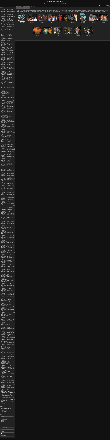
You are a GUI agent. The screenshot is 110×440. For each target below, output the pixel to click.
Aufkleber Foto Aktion (6, 391)
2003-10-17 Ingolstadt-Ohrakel (7, 133)
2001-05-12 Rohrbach (6, 51)
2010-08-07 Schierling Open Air (7, 374)
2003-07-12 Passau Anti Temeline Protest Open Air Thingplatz (7, 123)
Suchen (3, 418)
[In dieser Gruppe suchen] (99, 5)
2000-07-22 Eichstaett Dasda (7, 19)
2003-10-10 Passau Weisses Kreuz (8, 132)
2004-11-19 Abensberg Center (7, 205)
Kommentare (4, 419)
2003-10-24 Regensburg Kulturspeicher (6, 139)
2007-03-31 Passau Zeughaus (7, 290)
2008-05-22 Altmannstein (6, 331)
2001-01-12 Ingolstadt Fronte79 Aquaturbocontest (7, 41)
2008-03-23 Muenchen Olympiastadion (5, 330)
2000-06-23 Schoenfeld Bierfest (7, 14)
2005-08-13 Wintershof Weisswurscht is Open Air (5, 244)
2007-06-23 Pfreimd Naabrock (7, 306)
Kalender (4, 411)
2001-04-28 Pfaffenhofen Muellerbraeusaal (6, 49)
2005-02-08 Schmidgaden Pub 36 (8, 215)
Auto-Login (4, 433)
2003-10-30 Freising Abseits (7, 140)
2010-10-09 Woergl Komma (7, 378)
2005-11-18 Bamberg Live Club (7, 254)
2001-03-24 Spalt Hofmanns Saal (8, 46)
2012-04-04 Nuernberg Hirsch (7, 384)
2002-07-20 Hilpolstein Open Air (7, 85)
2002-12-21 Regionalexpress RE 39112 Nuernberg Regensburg (7, 102)
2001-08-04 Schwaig (6, 64)
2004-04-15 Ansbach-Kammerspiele (5, 157)
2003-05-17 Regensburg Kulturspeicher (6, 110)
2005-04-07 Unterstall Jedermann (8, 223)
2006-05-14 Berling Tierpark (7, 260)
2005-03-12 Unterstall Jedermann (8, 221)
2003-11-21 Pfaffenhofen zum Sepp (8, 149)
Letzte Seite (71, 39)
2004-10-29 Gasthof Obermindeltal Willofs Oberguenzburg (7, 196)
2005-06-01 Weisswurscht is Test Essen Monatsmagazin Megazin (7, 234)
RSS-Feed (4, 421)
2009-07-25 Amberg (5, 358)
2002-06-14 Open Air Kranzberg (7, 75)
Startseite (17, 6)
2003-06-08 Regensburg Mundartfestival (6, 117)
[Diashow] (105, 6)
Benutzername (3, 428)
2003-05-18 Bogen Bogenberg (7, 111)
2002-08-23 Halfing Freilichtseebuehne (5, 93)
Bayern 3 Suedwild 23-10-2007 (7, 392)
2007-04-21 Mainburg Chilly (7, 293)
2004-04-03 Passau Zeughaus (7, 156)
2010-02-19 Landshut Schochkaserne (5, 363)
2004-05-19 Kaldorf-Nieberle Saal (8, 170)
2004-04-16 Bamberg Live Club (7, 158)
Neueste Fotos (4, 409)
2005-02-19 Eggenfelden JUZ (7, 220)
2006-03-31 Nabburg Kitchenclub (8, 257)
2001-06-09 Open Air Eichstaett (7, 54)
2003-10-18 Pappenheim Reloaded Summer (6, 136)
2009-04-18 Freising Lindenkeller (8, 350)
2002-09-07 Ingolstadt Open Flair (8, 97)
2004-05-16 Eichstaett (6, 169)
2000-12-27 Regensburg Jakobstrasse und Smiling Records (7, 38)
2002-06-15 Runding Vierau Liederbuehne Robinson (6, 78)
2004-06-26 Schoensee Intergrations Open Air (6, 177)
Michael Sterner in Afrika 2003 (7, 395)
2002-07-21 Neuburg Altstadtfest (8, 87)
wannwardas (4, 400)
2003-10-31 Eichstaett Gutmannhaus (5, 142)
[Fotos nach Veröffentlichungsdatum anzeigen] (107, 6)
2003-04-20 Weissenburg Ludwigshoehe (6, 105)
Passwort (2, 431)
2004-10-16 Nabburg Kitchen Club (8, 194)
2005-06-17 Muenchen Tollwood (8, 235)
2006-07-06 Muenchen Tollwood (8, 266)
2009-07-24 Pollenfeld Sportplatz (8, 356)
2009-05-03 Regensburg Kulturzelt (8, 352)
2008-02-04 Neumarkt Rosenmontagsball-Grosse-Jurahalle (7, 328)
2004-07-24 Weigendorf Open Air (8, 181)
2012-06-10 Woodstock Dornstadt (8, 387)
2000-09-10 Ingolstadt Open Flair (8, 26)
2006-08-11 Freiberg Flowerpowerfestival (5, 275)
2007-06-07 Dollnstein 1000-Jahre (8, 296)
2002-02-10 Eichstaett (6, 67)
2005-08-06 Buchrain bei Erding (7, 242)
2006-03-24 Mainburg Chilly (7, 256)
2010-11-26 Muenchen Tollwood (8, 380)
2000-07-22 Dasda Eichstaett (7, 18)
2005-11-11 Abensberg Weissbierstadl (5, 253)
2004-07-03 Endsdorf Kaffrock (7, 178)
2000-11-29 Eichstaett (6, 34)
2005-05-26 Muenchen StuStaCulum (5, 229)
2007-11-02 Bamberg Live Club (7, 322)
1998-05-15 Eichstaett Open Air (7, 9)
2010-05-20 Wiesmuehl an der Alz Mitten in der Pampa (7, 373)
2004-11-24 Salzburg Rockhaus (7, 207)
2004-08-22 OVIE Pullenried (7, 190)
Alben (1, 7)
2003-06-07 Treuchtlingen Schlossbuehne (6, 115)
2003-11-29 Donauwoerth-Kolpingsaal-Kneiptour (6, 153)
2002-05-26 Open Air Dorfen (7, 73)
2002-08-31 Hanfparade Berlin (7, 95)
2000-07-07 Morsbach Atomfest (7, 17)
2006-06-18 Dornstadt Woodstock (8, 264)
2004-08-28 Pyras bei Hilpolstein (8, 192)
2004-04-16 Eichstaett (6, 160)
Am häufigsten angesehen (6, 408)
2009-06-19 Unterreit (6, 355)
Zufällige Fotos (4, 410)
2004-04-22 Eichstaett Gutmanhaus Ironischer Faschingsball (8, 163)
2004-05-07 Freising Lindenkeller (8, 166)
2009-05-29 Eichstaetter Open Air (8, 354)
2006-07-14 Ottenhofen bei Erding (8, 269)
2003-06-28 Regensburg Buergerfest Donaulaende (6, 118)
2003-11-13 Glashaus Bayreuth (7, 146)
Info (3, 420)
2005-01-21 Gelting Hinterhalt (7, 213)
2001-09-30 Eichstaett (6, 66)
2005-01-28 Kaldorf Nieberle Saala (8, 214)
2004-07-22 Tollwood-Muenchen (8, 179)
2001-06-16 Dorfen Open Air (7, 57)
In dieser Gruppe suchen (24, 8)
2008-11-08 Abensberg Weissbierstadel (5, 348)
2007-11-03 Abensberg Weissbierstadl (5, 325)
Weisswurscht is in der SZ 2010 (7, 399)
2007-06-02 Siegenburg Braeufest (8, 294)
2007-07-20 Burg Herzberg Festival (8, 312)
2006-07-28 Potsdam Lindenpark (8, 271)
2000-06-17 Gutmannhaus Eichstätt (8, 11)
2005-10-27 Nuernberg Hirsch (7, 252)
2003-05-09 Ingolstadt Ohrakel (7, 108)
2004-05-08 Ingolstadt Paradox (7, 167)
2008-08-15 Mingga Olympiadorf (8, 342)
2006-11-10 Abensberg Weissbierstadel (5, 279)
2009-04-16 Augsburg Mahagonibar (5, 349)
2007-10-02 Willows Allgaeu (7, 319)
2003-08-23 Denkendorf (6, 131)
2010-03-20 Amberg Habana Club (8, 368)
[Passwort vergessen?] (12, 435)
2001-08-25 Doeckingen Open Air (8, 65)
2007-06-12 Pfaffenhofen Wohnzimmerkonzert (6, 300)
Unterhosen (4, 398)
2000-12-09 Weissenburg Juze (7, 35)
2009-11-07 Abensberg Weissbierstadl (5, 361)
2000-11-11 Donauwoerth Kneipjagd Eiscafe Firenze (6, 31)
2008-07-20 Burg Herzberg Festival (8, 337)
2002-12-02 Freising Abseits (7, 100)
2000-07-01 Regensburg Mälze (7, 16)
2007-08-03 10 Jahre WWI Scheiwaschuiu (6, 315)
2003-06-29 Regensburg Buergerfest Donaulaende (6, 120)
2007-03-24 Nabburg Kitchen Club (8, 285)
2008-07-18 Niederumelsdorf (7, 336)
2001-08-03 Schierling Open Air (7, 62)
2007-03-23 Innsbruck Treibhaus (8, 283)
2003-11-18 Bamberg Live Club (7, 148)
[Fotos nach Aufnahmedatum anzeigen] (109, 6)
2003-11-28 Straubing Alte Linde (8, 151)
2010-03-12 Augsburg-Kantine (7, 365)
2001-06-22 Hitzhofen (6, 58)
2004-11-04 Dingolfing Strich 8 (7, 199)
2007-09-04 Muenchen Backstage (8, 317)
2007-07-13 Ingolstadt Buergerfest (8, 309)
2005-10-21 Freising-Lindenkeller (8, 401)
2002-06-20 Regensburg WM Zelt (8, 79)
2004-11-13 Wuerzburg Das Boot (8, 203)
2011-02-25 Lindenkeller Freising (8, 382)
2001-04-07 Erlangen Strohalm (7, 47)
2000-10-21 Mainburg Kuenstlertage (5, 28)
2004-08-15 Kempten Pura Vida (7, 188)
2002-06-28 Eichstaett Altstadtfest (8, 82)
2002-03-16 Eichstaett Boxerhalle (8, 68)
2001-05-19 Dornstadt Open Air (7, 52)
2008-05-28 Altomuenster (6, 334)
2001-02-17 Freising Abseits (7, 43)
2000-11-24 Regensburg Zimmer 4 (8, 32)
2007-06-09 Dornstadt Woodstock (8, 297)
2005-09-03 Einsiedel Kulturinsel (8, 247)
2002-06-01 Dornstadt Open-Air (7, 74)
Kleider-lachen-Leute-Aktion (7, 394)
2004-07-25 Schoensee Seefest (7, 183)
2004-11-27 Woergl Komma (7, 210)
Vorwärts (66, 39)
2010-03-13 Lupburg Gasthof (7, 367)
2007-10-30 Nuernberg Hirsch (7, 321)
